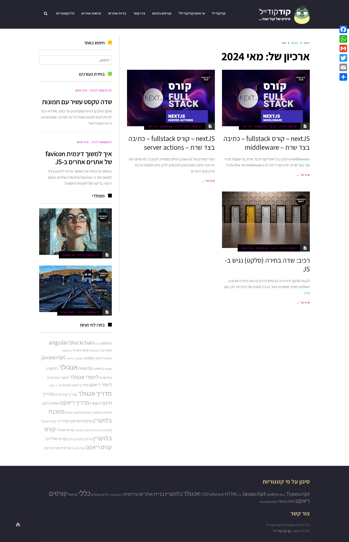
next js (70, 358)
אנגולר (68, 367)
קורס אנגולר (65, 430)
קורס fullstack (98, 430)
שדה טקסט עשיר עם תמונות (77, 101)
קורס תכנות (78, 448)
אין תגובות (261, 126)
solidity (98, 368)
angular (59, 342)
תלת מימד (286, 501)
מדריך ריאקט (75, 402)
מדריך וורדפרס (66, 394)
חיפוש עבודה (116, 494)
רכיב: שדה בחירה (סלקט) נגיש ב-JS (267, 265)
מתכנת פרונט (81, 420)
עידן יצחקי (247, 248)
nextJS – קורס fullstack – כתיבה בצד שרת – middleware (266, 143)
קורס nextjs (82, 430)
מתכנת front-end (78, 412)
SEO (282, 494)
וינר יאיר (247, 126)
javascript (53, 357)
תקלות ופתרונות (268, 502)
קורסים (58, 493)
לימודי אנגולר (84, 377)
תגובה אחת (68, 312)
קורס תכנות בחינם (57, 448)
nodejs (89, 358)
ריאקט (302, 500)
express (67, 350)
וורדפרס (106, 377)
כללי (84, 493)
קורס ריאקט (98, 447)
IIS (239, 494)
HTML (231, 494)
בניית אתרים (151, 494)
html (109, 350)
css (97, 343)
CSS (204, 494)
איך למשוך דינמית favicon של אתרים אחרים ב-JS (78, 157)
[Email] (343, 67)
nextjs (79, 358)
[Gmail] (343, 48)
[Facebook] (343, 29)
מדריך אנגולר (95, 393)
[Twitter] (343, 58)
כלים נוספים (99, 494)
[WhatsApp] (343, 39)
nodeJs (272, 494)
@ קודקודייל (282, 531)
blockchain (81, 342)
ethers (106, 343)
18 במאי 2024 (288, 126)
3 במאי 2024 (288, 248)
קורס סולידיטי (55, 438)
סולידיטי (63, 421)
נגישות (72, 494)
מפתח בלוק (50, 403)
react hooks (103, 358)
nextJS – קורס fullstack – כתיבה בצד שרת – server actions (171, 143)
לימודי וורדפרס (58, 377)
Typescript (298, 494)
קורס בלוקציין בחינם (80, 439)
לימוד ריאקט (100, 384)
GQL (102, 350)
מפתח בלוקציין (101, 412)
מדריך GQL (55, 385)
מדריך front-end (75, 385)
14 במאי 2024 (193, 126)
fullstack (94, 350)
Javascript (254, 494)
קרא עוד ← (303, 175)
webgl (108, 368)
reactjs (85, 368)
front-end (80, 350)
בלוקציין (52, 368)
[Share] (343, 77)
